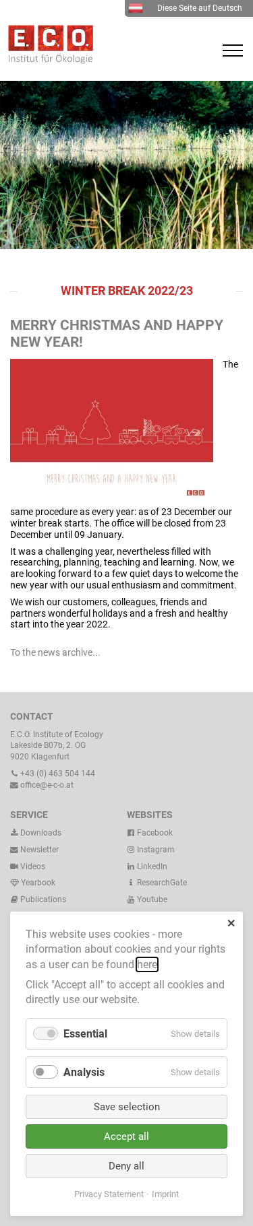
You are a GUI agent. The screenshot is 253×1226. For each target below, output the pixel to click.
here (147, 964)
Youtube (151, 899)
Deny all (126, 1166)
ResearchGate (161, 882)
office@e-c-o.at (46, 785)
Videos (32, 866)
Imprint (165, 1194)
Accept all (126, 1136)
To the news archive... (55, 652)
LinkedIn (151, 866)
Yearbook (37, 882)
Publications (43, 899)
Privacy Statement (109, 1194)
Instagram (155, 849)
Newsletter (38, 849)
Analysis (84, 1072)
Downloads (39, 833)
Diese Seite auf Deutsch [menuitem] (199, 8)
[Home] (47, 60)
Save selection (127, 1107)
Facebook (154, 833)
